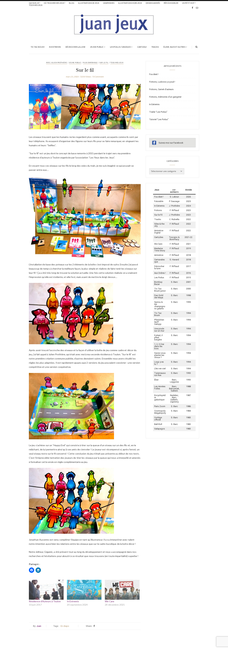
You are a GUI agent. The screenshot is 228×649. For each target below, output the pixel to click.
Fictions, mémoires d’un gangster (165, 97)
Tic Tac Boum (37, 47)
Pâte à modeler (171, 3)
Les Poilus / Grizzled (120, 47)
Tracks (155, 47)
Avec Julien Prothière (56, 62)
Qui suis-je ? (34, 3)
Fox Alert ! (154, 74)
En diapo (65, 626)
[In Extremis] (84, 590)
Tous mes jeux (35, 5)
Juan (38, 626)
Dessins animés (153, 3)
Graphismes (108, 3)
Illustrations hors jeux (130, 3)
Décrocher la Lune (75, 47)
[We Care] (122, 590)
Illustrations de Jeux (88, 3)
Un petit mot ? (188, 3)
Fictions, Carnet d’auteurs (161, 89)
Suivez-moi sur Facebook (171, 143)
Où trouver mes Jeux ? (54, 3)
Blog (71, 3)
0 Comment (98, 76)
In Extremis (55, 47)
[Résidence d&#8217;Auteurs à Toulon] (46, 590)
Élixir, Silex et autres (174, 47)
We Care (109, 601)
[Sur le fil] (85, 109)
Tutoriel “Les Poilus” (159, 119)
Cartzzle (142, 47)
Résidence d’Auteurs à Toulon (45, 601)
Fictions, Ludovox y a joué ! (162, 82)
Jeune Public (96, 47)
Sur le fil (104, 62)
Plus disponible (90, 62)
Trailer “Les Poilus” (158, 112)
